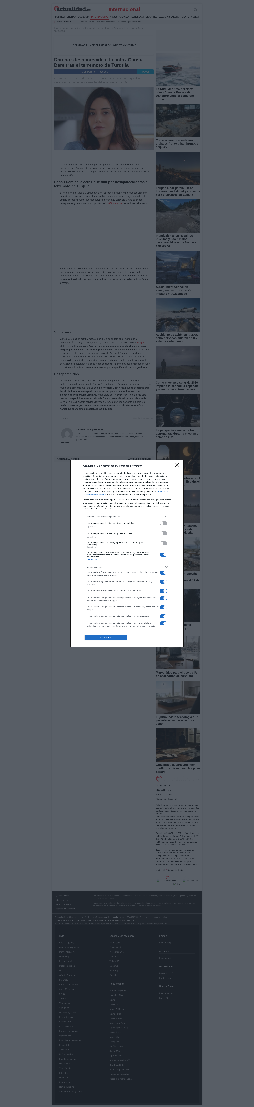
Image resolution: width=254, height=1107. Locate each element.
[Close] (178, 466)
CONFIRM (105, 637)
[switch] (163, 523)
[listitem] (127, 516)
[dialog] (127, 553)
